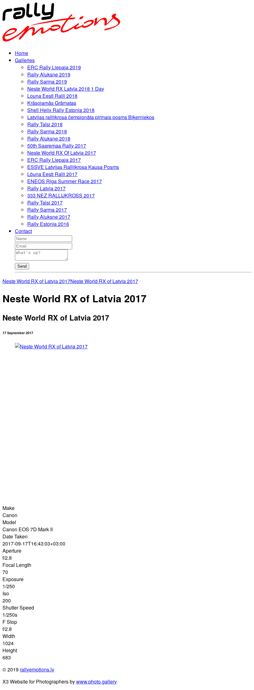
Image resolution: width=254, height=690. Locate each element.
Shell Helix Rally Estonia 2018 (60, 110)
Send (22, 266)
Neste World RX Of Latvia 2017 (61, 152)
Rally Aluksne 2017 (48, 216)
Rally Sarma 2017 (47, 209)
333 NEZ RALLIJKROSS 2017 (61, 195)
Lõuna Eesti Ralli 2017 (52, 174)
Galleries (25, 60)
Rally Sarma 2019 (47, 81)
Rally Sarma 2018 (47, 131)
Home (21, 53)
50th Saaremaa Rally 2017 (56, 145)
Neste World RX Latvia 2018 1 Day (65, 88)
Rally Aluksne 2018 (48, 138)
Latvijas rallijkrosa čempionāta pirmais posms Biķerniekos (90, 117)
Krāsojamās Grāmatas (51, 102)
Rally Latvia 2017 (46, 188)
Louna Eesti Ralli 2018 (52, 95)
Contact (23, 231)
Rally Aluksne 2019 (48, 74)
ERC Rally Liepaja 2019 (54, 67)
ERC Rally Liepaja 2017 (54, 159)
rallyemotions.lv (37, 669)
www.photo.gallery (96, 681)
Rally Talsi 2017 (45, 202)
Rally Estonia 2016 (48, 223)
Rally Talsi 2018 (45, 124)
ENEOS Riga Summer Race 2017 (64, 181)
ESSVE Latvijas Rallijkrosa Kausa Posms (73, 166)
